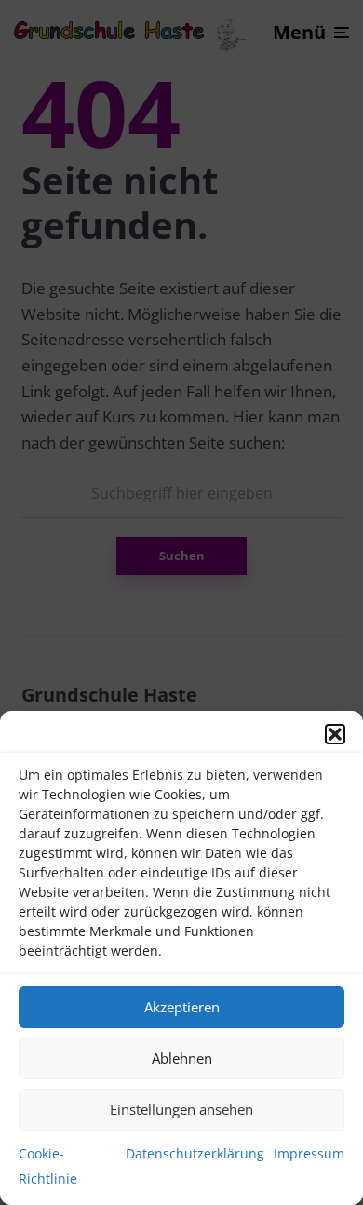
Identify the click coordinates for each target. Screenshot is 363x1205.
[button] (335, 734)
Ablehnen (182, 1058)
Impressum (309, 1153)
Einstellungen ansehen (181, 1109)
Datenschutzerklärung (195, 1153)
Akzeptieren (182, 1006)
